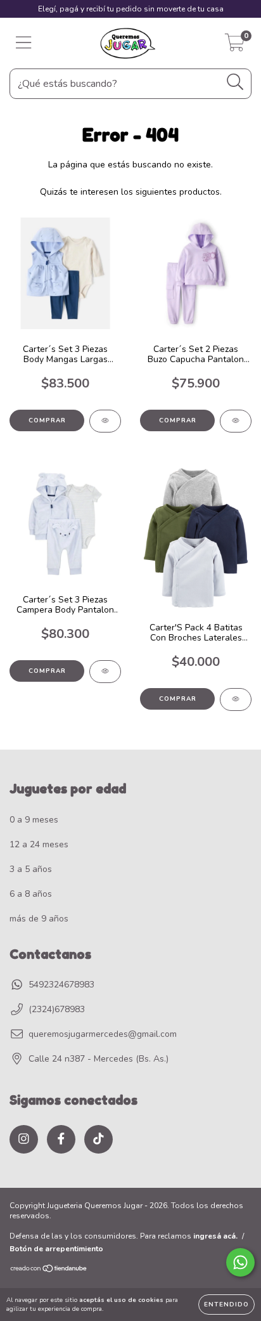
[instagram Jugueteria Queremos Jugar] (24, 1139)
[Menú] (24, 43)
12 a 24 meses (39, 844)
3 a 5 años (31, 869)
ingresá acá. (215, 1236)
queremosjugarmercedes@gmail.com (103, 1034)
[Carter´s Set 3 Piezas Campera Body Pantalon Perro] (105, 671)
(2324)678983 (57, 1009)
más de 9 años (39, 919)
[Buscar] (235, 82)
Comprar (47, 420)
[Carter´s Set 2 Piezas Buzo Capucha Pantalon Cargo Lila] (235, 421)
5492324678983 (61, 985)
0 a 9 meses (34, 820)
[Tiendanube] (49, 1270)
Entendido (226, 1304)
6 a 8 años (31, 894)
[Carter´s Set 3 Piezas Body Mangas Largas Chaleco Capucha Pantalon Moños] (105, 421)
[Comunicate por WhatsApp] (240, 1262)
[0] (234, 47)
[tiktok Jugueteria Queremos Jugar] (98, 1139)
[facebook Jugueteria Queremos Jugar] (61, 1139)
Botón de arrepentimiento (56, 1249)
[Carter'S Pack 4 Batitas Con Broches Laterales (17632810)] (235, 699)
